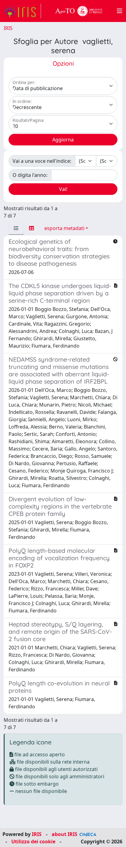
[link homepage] (22, 11)
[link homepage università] (79, 11)
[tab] (16, 228)
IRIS (8, 28)
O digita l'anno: (30, 175)
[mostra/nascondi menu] (119, 11)
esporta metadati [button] (64, 228)
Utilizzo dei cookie (33, 841)
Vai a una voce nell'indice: (42, 161)
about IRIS (64, 834)
